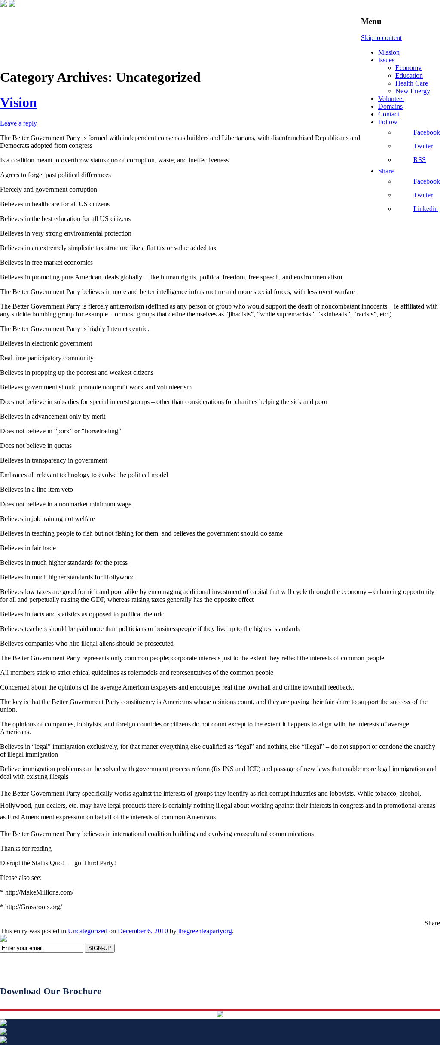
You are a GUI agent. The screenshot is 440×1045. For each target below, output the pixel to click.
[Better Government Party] (3, 4)
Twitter (423, 146)
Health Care (411, 83)
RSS (419, 159)
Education (409, 75)
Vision (18, 102)
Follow (387, 122)
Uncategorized (87, 931)
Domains (390, 106)
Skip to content (381, 37)
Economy (408, 67)
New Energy (412, 91)
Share (386, 171)
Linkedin (425, 208)
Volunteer (391, 98)
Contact (388, 114)
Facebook (426, 132)
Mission (389, 52)
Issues (386, 60)
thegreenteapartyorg (205, 931)
